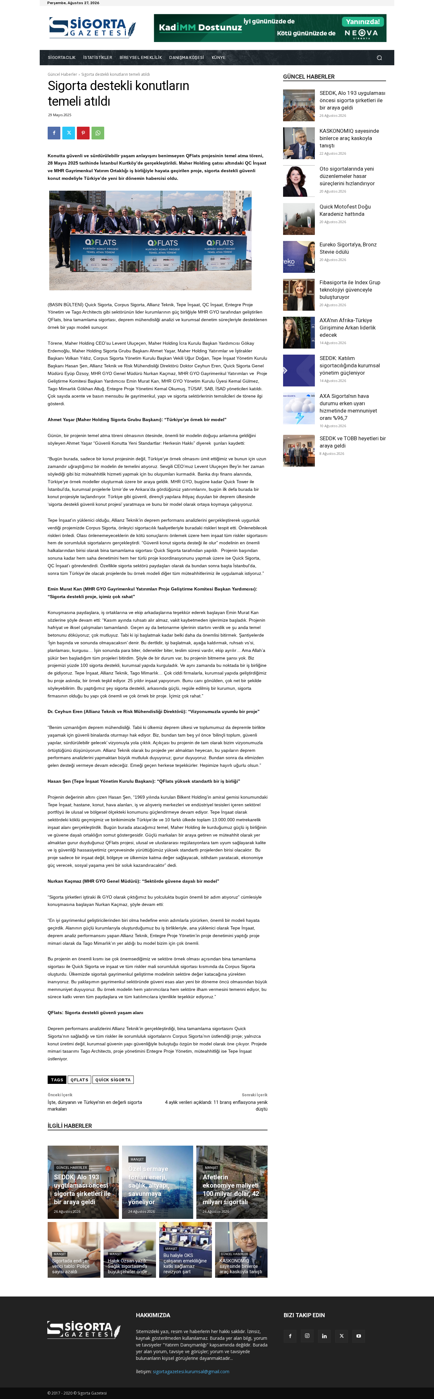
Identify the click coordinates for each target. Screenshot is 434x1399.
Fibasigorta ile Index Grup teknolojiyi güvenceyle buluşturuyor (350, 289)
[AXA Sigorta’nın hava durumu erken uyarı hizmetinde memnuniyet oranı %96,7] (299, 408)
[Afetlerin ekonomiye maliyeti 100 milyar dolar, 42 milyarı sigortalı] (232, 1182)
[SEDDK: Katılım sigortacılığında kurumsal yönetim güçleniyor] (299, 370)
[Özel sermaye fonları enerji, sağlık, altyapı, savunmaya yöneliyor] (157, 1182)
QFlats (79, 1080)
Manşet (137, 1159)
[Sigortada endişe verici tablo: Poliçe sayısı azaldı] (74, 1250)
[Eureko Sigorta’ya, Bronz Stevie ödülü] (299, 257)
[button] (379, 57)
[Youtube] (358, 1336)
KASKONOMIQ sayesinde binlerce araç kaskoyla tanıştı (349, 138)
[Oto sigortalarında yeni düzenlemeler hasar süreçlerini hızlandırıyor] (299, 181)
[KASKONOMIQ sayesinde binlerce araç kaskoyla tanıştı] (299, 143)
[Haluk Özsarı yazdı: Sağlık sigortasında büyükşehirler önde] (130, 1250)
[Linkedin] (324, 1336)
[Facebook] (54, 133)
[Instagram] (307, 1336)
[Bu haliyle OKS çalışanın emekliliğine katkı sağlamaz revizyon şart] (185, 1250)
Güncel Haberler (62, 74)
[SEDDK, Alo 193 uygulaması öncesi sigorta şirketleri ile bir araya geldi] (299, 105)
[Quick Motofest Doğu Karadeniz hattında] (299, 219)
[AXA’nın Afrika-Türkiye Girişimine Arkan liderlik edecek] (299, 333)
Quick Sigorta (113, 1080)
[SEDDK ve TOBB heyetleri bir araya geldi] (299, 451)
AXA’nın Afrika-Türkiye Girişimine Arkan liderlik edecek (348, 327)
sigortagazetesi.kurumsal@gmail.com (191, 1371)
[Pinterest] (83, 133)
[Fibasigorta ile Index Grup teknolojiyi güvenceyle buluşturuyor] (299, 295)
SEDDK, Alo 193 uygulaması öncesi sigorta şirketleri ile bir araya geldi (352, 100)
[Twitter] (68, 133)
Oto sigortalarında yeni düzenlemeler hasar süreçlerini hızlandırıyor (347, 176)
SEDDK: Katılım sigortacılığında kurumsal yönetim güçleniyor (350, 365)
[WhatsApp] (98, 133)
